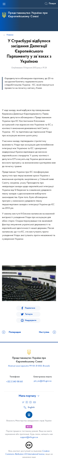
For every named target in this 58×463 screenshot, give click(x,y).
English (31, 407)
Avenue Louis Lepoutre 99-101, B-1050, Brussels (29, 366)
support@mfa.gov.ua (29, 437)
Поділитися (30, 308)
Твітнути (29, 314)
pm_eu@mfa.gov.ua (42, 381)
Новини (10, 35)
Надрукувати (30, 320)
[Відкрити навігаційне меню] (4, 4)
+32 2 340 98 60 (14, 382)
